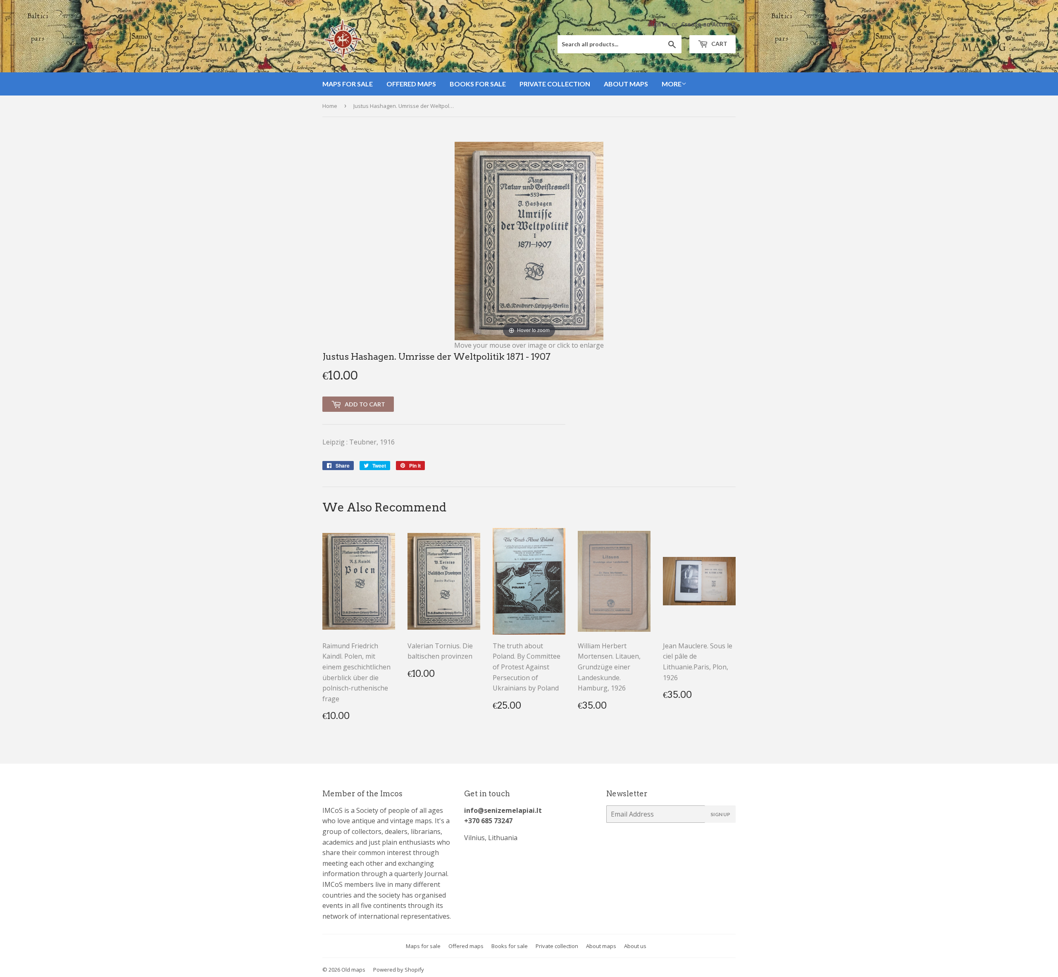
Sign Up (720, 814)
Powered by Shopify (398, 969)
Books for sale (478, 84)
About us (635, 946)
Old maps (353, 969)
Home (329, 106)
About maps (626, 84)
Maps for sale (347, 84)
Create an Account (708, 24)
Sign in (658, 24)
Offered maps (411, 84)
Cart (718, 43)
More (672, 84)
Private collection (554, 84)
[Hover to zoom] (529, 240)
